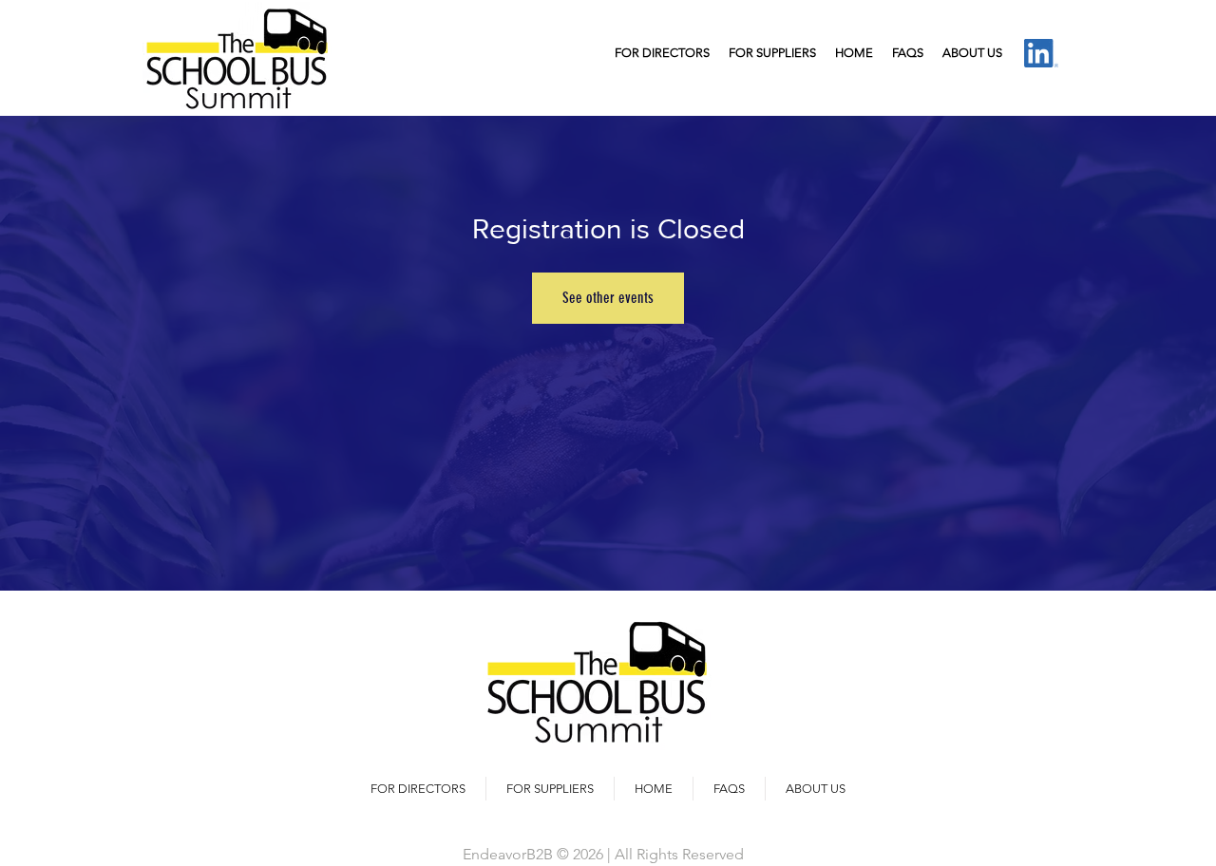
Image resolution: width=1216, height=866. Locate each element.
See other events (608, 298)
